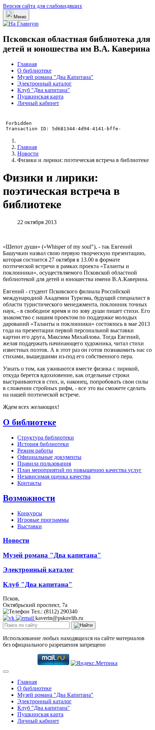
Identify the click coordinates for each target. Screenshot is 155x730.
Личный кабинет (38, 103)
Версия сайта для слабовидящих (42, 6)
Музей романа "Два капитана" (52, 555)
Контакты (29, 483)
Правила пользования (44, 463)
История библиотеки (43, 444)
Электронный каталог (44, 83)
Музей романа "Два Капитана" (55, 77)
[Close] (6, 671)
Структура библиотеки (45, 437)
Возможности (29, 498)
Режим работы (35, 450)
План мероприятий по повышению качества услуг (79, 470)
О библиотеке (34, 70)
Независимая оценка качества (53, 476)
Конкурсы (29, 513)
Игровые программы (43, 520)
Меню (20, 16)
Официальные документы (49, 457)
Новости (16, 540)
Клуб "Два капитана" (43, 90)
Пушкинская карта (40, 96)
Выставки (29, 526)
